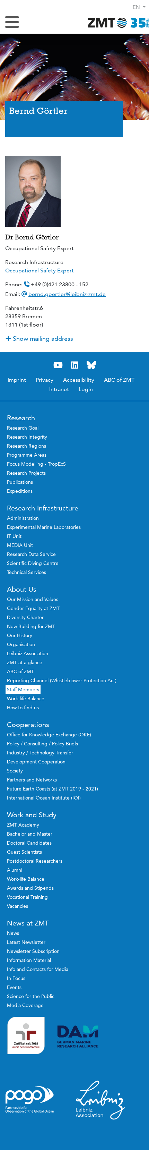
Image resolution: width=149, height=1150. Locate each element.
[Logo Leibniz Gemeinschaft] (100, 1099)
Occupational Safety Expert (39, 270)
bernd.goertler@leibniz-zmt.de (67, 294)
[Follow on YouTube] (58, 365)
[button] (139, 7)
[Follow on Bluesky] (91, 365)
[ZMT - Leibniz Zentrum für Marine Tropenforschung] (116, 22)
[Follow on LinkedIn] (74, 365)
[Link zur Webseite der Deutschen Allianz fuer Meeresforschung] (100, 1036)
